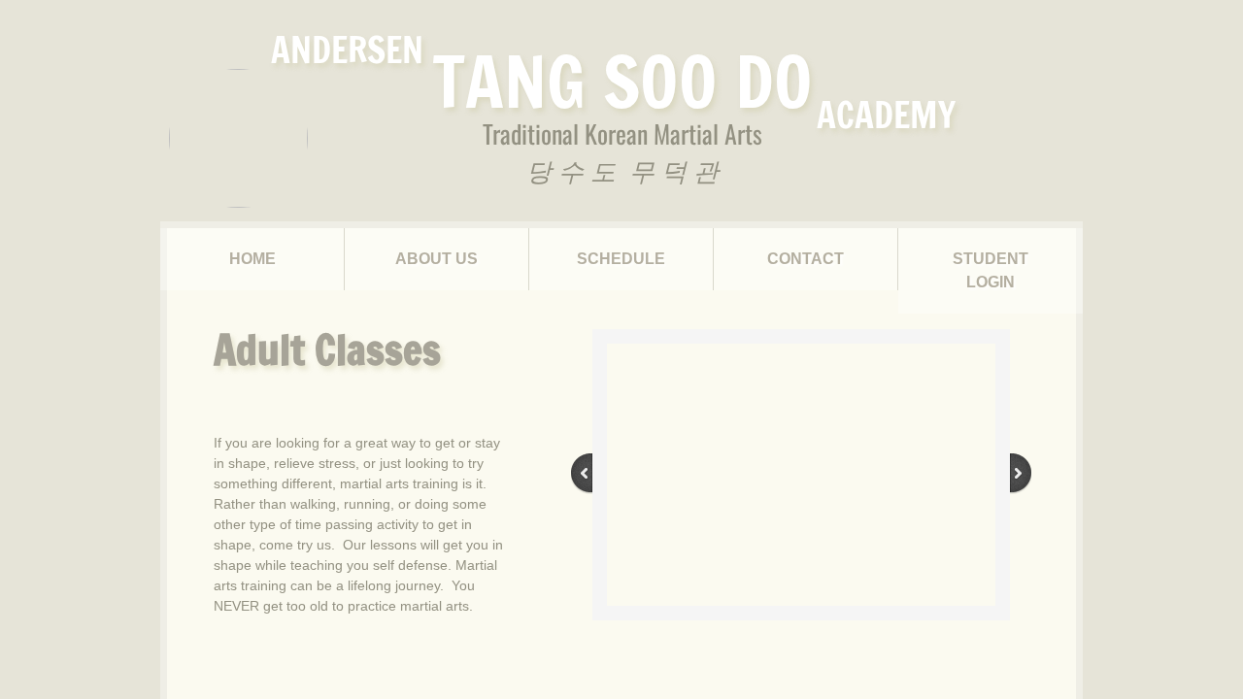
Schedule (621, 258)
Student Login (990, 270)
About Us (436, 258)
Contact (805, 258)
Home (252, 258)
